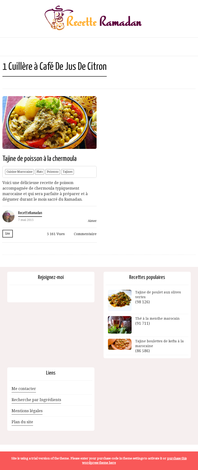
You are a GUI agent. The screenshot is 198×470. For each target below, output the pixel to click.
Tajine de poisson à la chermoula (39, 158)
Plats (39, 171)
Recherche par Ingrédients (36, 399)
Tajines (67, 171)
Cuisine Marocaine (19, 171)
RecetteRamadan (30, 213)
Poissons (52, 171)
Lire (7, 233)
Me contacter (24, 388)
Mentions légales (27, 411)
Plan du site (22, 422)
